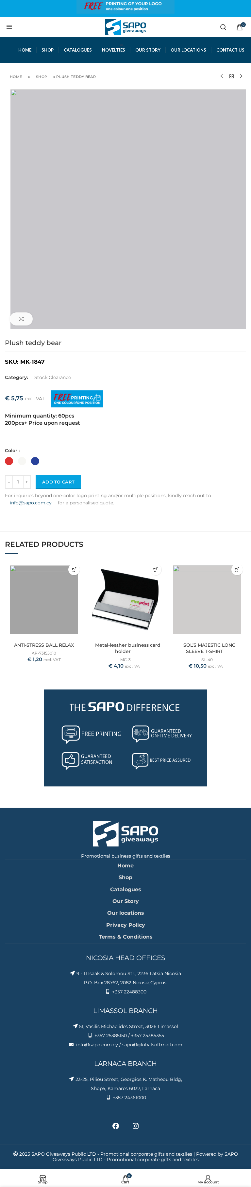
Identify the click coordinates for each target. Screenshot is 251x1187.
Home (16, 76)
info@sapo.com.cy (31, 503)
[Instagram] (135, 1128)
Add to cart (58, 481)
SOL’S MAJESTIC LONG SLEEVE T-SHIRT (209, 648)
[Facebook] (116, 1128)
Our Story (125, 901)
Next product (241, 76)
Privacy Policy (125, 925)
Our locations (125, 913)
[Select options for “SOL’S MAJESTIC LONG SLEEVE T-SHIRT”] (237, 569)
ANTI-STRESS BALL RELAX (44, 645)
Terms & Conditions (126, 937)
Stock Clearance (52, 377)
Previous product (221, 76)
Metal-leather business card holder (127, 648)
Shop (41, 76)
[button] (74, 569)
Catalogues (125, 889)
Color (12, 450)
